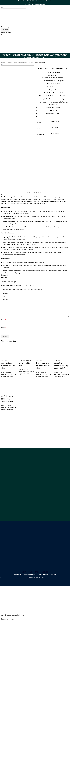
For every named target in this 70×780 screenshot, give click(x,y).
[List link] (35, 294)
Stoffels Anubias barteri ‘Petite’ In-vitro (26, 363)
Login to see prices (7, 376)
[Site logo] (9, 44)
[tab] (31, 193)
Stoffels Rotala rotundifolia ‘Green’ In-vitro (7, 399)
